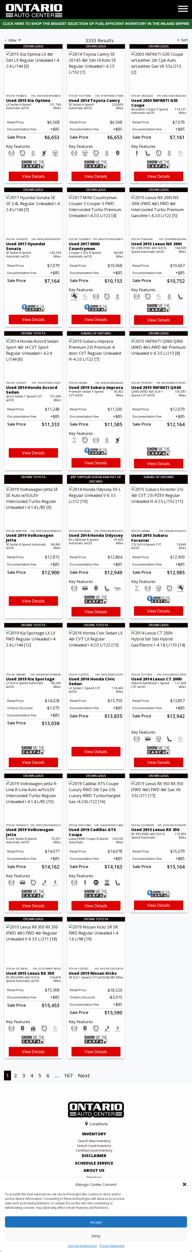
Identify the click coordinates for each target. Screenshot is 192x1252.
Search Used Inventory (94, 1145)
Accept (96, 1222)
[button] (184, 1184)
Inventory (94, 1134)
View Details (33, 176)
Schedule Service (94, 1163)
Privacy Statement (112, 1246)
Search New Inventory (94, 1141)
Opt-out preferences (82, 1246)
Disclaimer (94, 1156)
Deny (96, 1235)
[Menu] (183, 9)
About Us (94, 1170)
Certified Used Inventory (94, 1150)
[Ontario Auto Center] (34, 10)
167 (68, 1075)
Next (84, 1075)
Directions (94, 1177)
